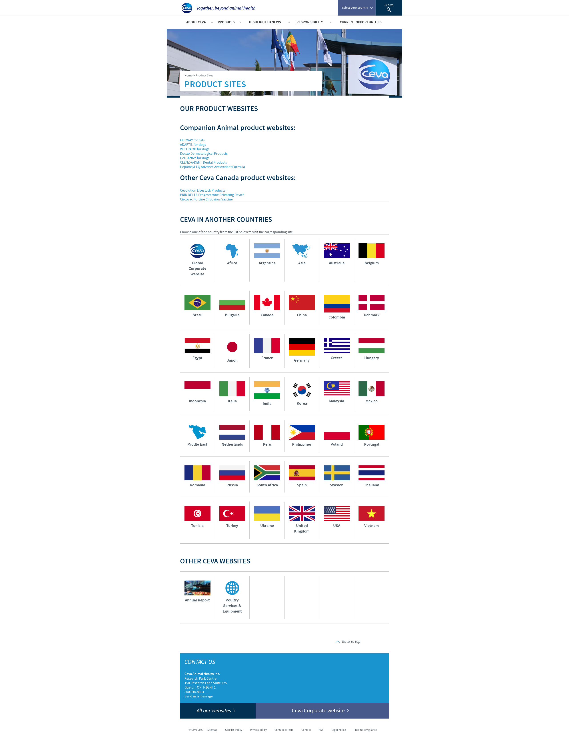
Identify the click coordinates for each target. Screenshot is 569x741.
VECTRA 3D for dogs (194, 149)
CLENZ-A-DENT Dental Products (203, 162)
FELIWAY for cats (192, 140)
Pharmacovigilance (365, 730)
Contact (306, 730)
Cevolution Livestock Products (202, 190)
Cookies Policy (233, 730)
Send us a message (198, 696)
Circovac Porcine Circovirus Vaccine (206, 199)
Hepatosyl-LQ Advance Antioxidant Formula (212, 167)
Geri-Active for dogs (194, 158)
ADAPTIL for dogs (193, 144)
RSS (321, 730)
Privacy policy (258, 730)
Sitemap (212, 730)
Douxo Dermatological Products (204, 153)
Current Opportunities (361, 22)
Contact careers (283, 730)
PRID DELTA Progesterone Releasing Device (212, 195)
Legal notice (338, 730)
